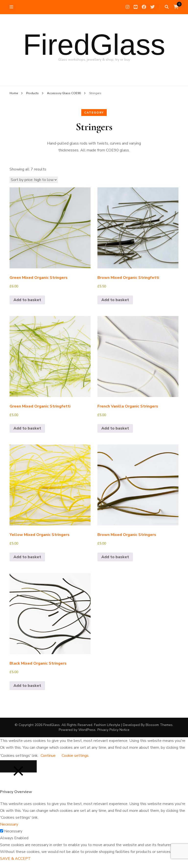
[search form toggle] (167, 7)
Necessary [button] (9, 824)
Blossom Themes (159, 725)
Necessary (13, 831)
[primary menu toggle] (13, 7)
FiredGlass (94, 44)
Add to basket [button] (27, 300)
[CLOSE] (18, 766)
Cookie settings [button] (75, 755)
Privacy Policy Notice (113, 729)
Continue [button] (48, 755)
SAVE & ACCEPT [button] (15, 858)
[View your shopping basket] (176, 7)
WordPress (86, 729)
